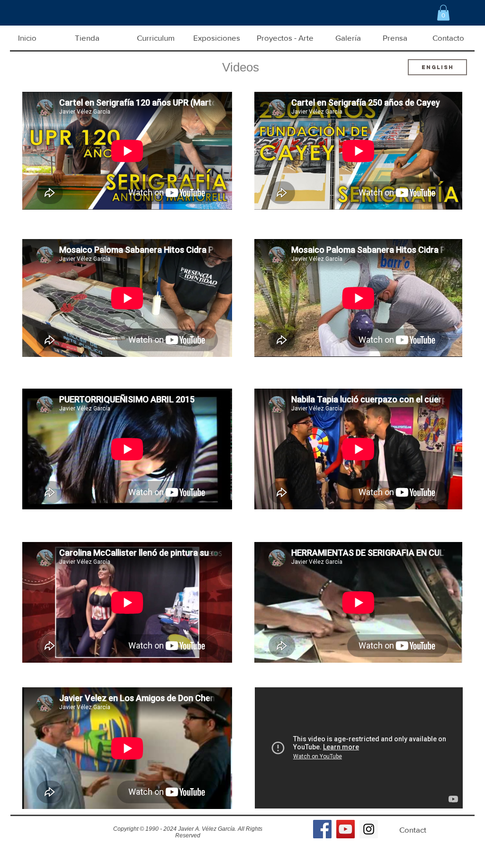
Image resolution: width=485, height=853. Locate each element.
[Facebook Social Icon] (322, 829)
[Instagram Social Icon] (368, 829)
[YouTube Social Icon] (345, 829)
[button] (443, 12)
